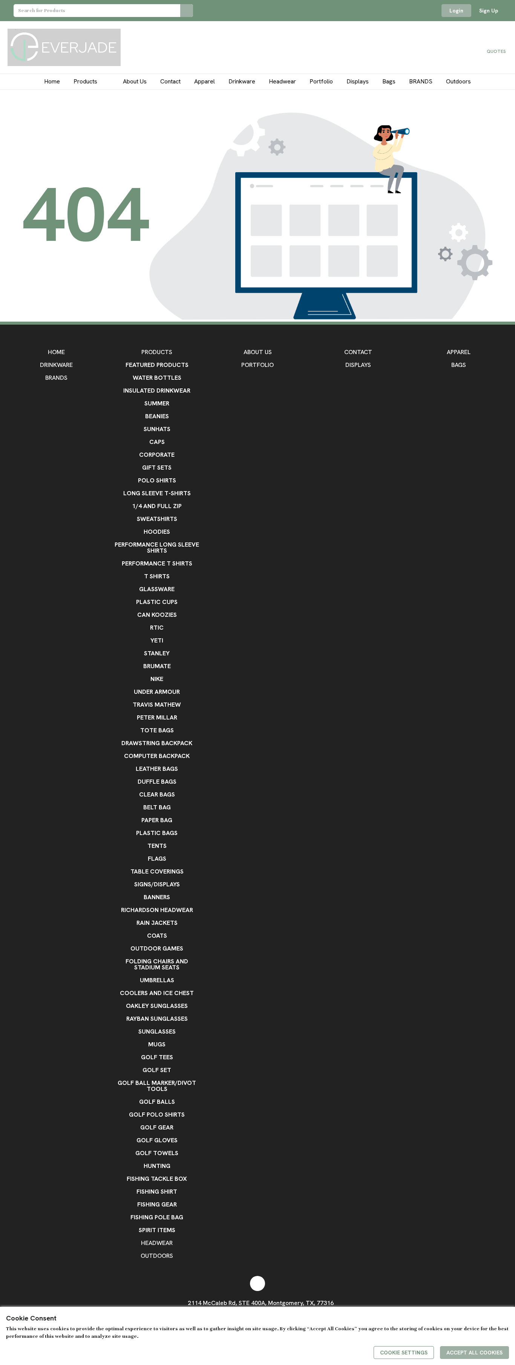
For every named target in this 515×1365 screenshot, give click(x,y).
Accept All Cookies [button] (474, 1352)
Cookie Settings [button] (404, 1352)
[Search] (186, 10)
